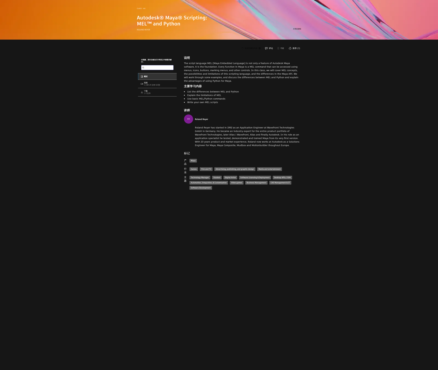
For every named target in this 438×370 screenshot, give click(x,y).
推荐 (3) (296, 48)
